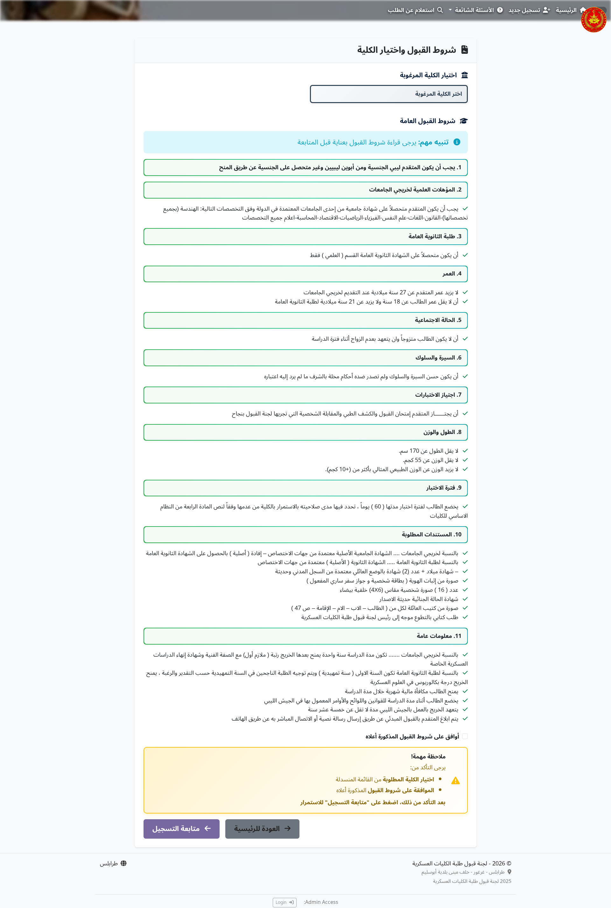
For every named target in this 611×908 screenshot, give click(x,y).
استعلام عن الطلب (412, 10)
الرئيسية (567, 10)
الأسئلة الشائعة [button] (474, 10)
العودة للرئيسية (258, 828)
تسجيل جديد (525, 10)
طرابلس (109, 863)
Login (282, 902)
